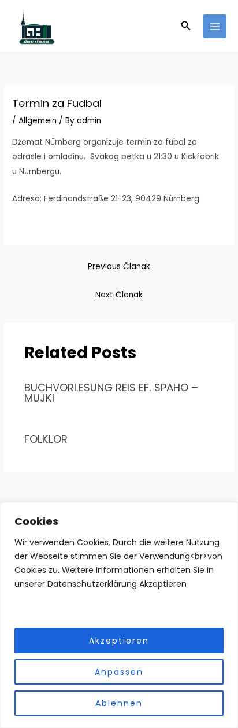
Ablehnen (119, 703)
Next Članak (119, 294)
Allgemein (37, 120)
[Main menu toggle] (215, 26)
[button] (186, 27)
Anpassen (119, 672)
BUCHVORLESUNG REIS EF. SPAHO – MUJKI (111, 392)
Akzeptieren (119, 640)
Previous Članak (119, 266)
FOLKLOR (46, 439)
